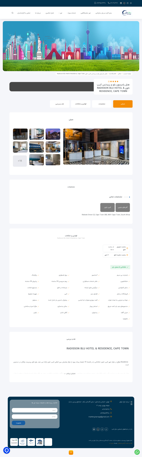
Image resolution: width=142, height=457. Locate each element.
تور (61, 13)
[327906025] (53, 147)
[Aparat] (124, 3)
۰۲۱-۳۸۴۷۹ (114, 3)
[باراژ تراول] (127, 13)
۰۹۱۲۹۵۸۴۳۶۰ (101, 3)
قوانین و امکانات (80, 104)
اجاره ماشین (50, 13)
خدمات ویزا (72, 13)
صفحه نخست (127, 74)
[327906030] (36, 159)
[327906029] (53, 159)
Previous (126, 150)
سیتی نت (111, 443)
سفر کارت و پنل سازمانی (104, 13)
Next (66, 150)
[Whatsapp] (131, 3)
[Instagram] (127, 3)
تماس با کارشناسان (23, 13)
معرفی (123, 104)
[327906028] (20, 147)
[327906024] (20, 134)
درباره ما (38, 13)
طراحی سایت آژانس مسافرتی (124, 443)
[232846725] (53, 134)
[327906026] (36, 147)
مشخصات (102, 104)
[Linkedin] (121, 3)
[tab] (124, 402)
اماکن (119, 74)
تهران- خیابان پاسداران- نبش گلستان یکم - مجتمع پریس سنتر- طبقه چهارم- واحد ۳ (88, 404)
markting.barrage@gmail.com (99, 417)
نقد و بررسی (59, 104)
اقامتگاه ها (112, 74)
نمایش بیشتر (70, 374)
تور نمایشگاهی (86, 13)
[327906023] (36, 134)
